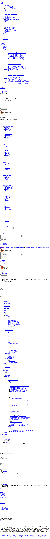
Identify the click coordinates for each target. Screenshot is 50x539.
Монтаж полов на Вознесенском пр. (15, 67)
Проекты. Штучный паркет (11, 78)
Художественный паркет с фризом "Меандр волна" (18, 81)
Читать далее (29, 529)
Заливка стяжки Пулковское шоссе (15, 56)
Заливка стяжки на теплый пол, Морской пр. (17, 53)
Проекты (2, 504)
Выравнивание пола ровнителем (12, 19)
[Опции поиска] (1, 237)
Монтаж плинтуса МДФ (10, 17)
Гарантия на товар (4, 509)
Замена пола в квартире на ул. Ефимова (16, 57)
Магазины (2, 503)
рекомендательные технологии (25, 523)
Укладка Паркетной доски (10, 9)
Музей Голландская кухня (13, 70)
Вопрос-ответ (3, 510)
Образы (2, 494)
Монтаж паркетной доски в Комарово (16, 75)
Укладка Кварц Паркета (10, 11)
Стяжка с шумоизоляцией (10, 27)
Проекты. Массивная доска (11, 62)
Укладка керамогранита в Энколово (15, 71)
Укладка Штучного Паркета (11, 14)
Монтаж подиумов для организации (15, 84)
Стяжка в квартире (9, 22)
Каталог (2, 488)
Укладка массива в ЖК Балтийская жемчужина (17, 68)
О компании (3, 497)
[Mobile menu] (1, 265)
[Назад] (6, 314)
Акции (1, 489)
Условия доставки (4, 508)
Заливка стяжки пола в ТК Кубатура (15, 54)
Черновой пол (8, 32)
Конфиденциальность (5, 520)
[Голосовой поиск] (1, 239)
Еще (7, 138)
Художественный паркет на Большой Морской (17, 80)
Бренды (2, 490)
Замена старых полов (9, 29)
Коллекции (2, 493)
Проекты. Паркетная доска (11, 72)
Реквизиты (2, 501)
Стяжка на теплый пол (10, 26)
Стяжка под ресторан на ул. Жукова (15, 60)
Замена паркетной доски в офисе (15, 73)
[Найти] (5, 239)
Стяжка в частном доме (10, 23)
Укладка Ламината (9, 6)
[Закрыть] (1, 296)
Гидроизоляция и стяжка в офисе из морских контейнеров (20, 50)
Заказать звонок (4, 93)
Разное (6, 82)
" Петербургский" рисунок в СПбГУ (15, 79)
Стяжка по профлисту (10, 25)
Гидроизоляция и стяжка (10, 30)
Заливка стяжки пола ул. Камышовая (15, 55)
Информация (3, 499)
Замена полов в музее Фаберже (14, 64)
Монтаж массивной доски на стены (15, 66)
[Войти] (1, 290)
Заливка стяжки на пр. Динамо (14, 52)
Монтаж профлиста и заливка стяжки (15, 58)
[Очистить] (22, 236)
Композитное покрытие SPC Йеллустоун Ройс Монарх (19, 83)
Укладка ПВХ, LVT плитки (11, 8)
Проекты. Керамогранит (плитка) (12, 69)
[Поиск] (1, 289)
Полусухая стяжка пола (10, 21)
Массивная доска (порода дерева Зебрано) (16, 65)
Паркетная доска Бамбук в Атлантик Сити (16, 77)
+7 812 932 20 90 (3, 91)
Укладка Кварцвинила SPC (11, 7)
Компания (2, 495)
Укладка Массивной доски (10, 12)
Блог (1, 498)
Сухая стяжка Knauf (9, 28)
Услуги (1, 492)
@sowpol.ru (4, 95)
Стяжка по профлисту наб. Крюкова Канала (17, 59)
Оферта (2, 521)
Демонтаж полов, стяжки (10, 34)
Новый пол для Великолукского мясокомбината (18, 76)
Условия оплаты (3, 507)
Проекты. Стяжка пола (10, 49)
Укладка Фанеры (8, 15)
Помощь (2, 505)
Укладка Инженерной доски (11, 10)
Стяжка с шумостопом (12, 61)
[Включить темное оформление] (2, 110)
